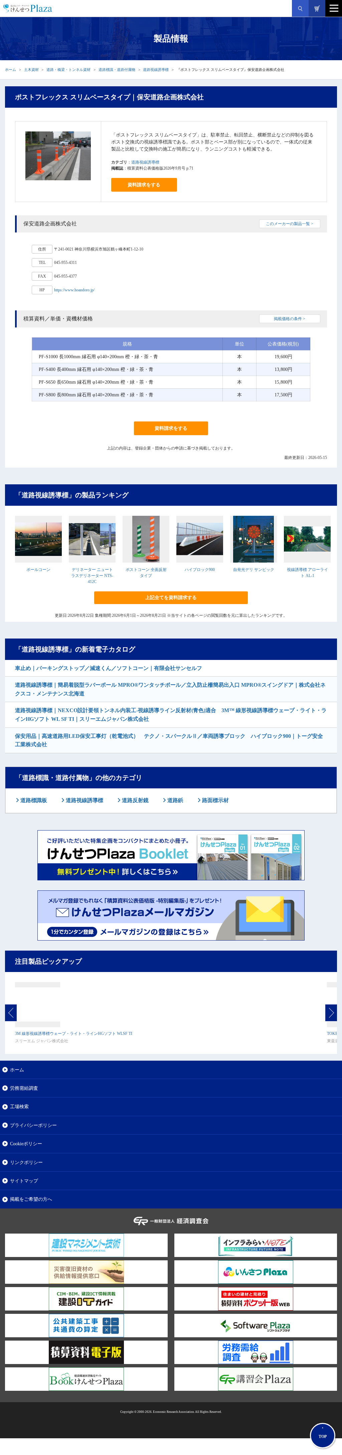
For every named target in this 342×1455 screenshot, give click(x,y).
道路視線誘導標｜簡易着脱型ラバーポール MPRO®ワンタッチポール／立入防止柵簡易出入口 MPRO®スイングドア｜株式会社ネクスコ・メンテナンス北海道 (170, 689)
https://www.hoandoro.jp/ (74, 290)
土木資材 (31, 70)
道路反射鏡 (135, 800)
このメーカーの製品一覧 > (289, 223)
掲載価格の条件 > (289, 318)
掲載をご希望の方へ (31, 1199)
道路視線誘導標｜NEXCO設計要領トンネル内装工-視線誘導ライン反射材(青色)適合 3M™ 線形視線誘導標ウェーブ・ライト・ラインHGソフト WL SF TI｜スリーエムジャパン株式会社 (171, 714)
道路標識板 (33, 800)
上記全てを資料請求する (171, 597)
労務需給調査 (24, 1088)
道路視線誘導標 (156, 70)
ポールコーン (38, 569)
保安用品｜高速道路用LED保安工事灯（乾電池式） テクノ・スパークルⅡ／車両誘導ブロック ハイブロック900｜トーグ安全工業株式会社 (169, 740)
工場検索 (19, 1106)
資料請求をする (144, 184)
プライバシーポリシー (33, 1125)
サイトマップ (24, 1180)
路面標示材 (215, 800)
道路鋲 (174, 800)
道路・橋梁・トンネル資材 (68, 70)
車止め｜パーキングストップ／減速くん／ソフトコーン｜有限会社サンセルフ (108, 668)
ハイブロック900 (200, 569)
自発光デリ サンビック (253, 569)
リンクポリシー (26, 1162)
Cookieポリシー (26, 1143)
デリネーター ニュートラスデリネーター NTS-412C (92, 575)
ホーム (10, 70)
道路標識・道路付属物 (117, 70)
